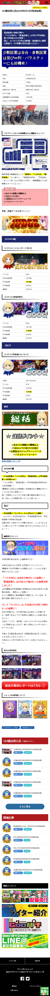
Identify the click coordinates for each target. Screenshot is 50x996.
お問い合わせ (14, 990)
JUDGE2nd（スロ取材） (11, 727)
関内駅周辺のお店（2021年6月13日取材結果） (29, 826)
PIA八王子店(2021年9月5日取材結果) (26, 848)
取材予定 (37, 961)
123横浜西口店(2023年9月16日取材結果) (27, 749)
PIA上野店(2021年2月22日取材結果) (26, 837)
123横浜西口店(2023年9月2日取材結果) (27, 771)
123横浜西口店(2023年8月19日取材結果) (27, 793)
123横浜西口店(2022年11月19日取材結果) (28, 870)
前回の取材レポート (10, 461)
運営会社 (14, 986)
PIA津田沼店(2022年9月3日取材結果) (26, 859)
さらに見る (25, 806)
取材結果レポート (28, 727)
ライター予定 (12, 961)
